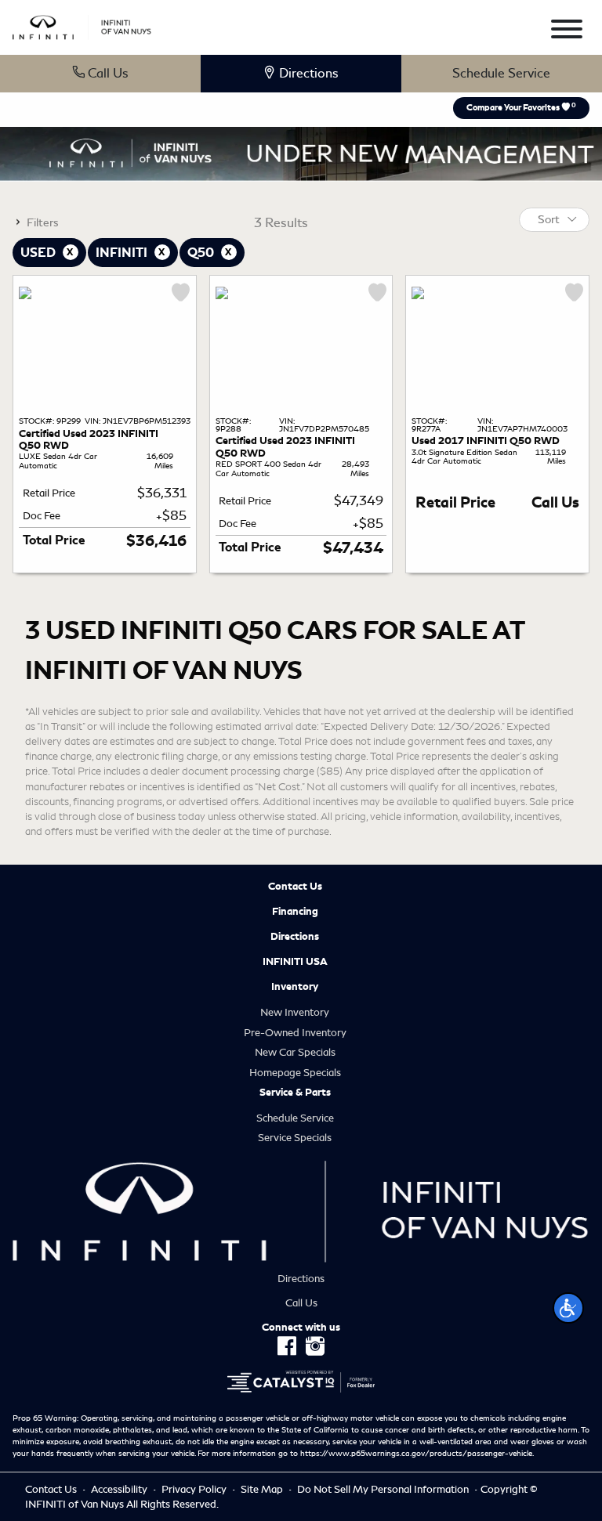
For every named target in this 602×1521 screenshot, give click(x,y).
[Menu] (566, 32)
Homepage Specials (295, 1072)
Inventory (294, 987)
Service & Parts (295, 1092)
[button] (568, 1308)
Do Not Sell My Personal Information (384, 1489)
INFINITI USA (295, 962)
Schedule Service (501, 73)
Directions (294, 936)
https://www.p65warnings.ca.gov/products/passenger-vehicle (416, 1453)
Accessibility (120, 1489)
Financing (295, 911)
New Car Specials (295, 1052)
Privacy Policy (195, 1489)
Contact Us (295, 886)
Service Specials (295, 1137)
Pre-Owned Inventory (295, 1033)
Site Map (263, 1489)
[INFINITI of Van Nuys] (82, 24)
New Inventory (294, 1012)
